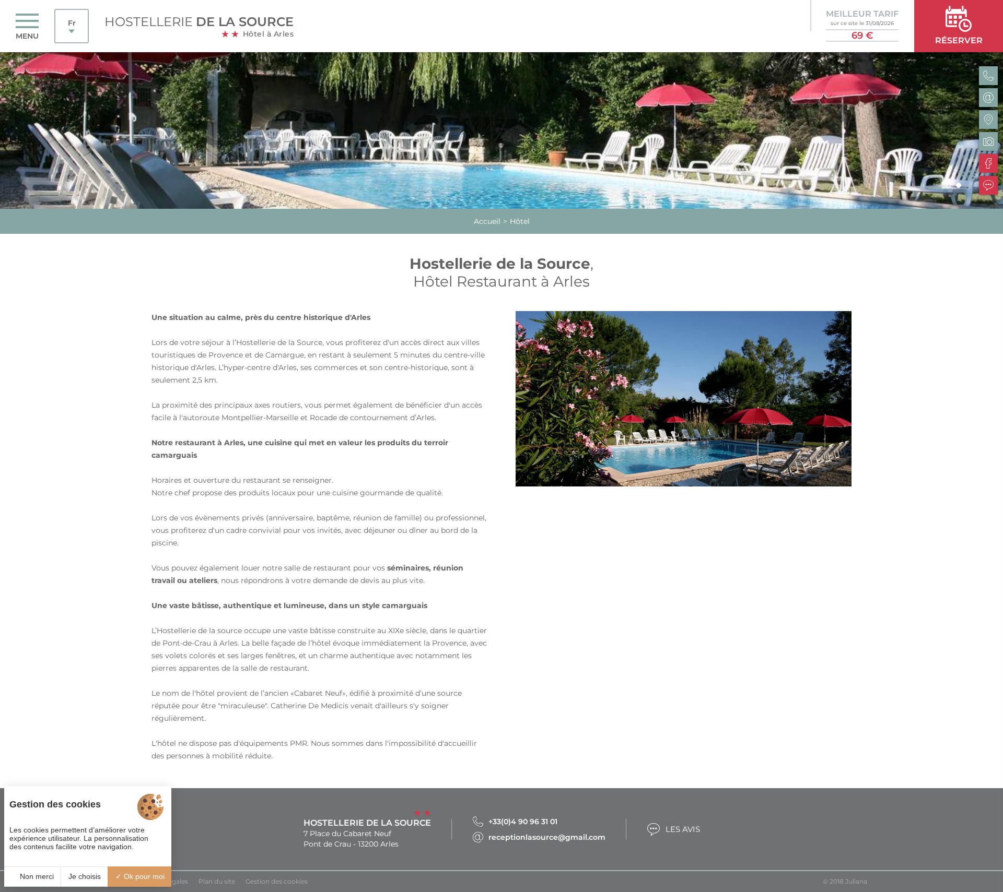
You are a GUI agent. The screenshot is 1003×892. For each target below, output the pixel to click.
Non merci (36, 876)
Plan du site (217, 881)
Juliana (856, 881)
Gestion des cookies (277, 881)
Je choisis (84, 876)
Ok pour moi (143, 876)
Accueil (487, 221)
